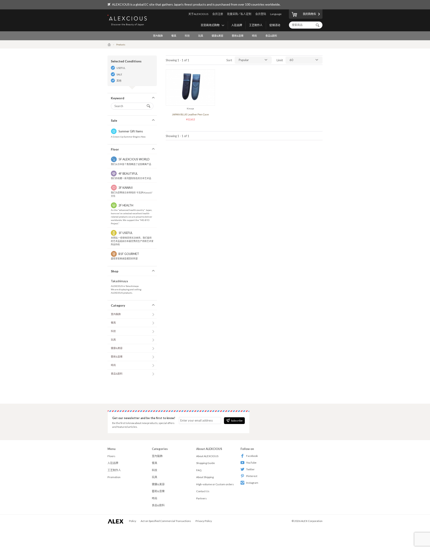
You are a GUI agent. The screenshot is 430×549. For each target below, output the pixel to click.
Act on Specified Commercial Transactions (166, 521)
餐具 (173, 35)
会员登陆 (260, 14)
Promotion (114, 477)
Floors (111, 456)
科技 (187, 35)
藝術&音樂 (237, 35)
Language (276, 14)
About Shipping (205, 477)
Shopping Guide (205, 463)
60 (291, 60)
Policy (132, 521)
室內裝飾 (158, 35)
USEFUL (120, 67)
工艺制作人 (255, 25)
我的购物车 (309, 14)
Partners (201, 498)
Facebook (252, 456)
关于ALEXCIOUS (198, 14)
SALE (119, 74)
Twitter (250, 469)
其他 (118, 80)
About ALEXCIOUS (207, 456)
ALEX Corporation (311, 521)
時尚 (254, 35)
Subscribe (237, 420)
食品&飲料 (271, 35)
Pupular (244, 60)
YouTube (251, 462)
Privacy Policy (204, 521)
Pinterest (251, 476)
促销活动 (274, 25)
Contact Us (202, 491)
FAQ (199, 470)
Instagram (252, 482)
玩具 (200, 35)
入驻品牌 (236, 25)
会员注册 (217, 14)
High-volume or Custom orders (215, 484)
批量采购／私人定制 (239, 14)
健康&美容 (217, 35)
